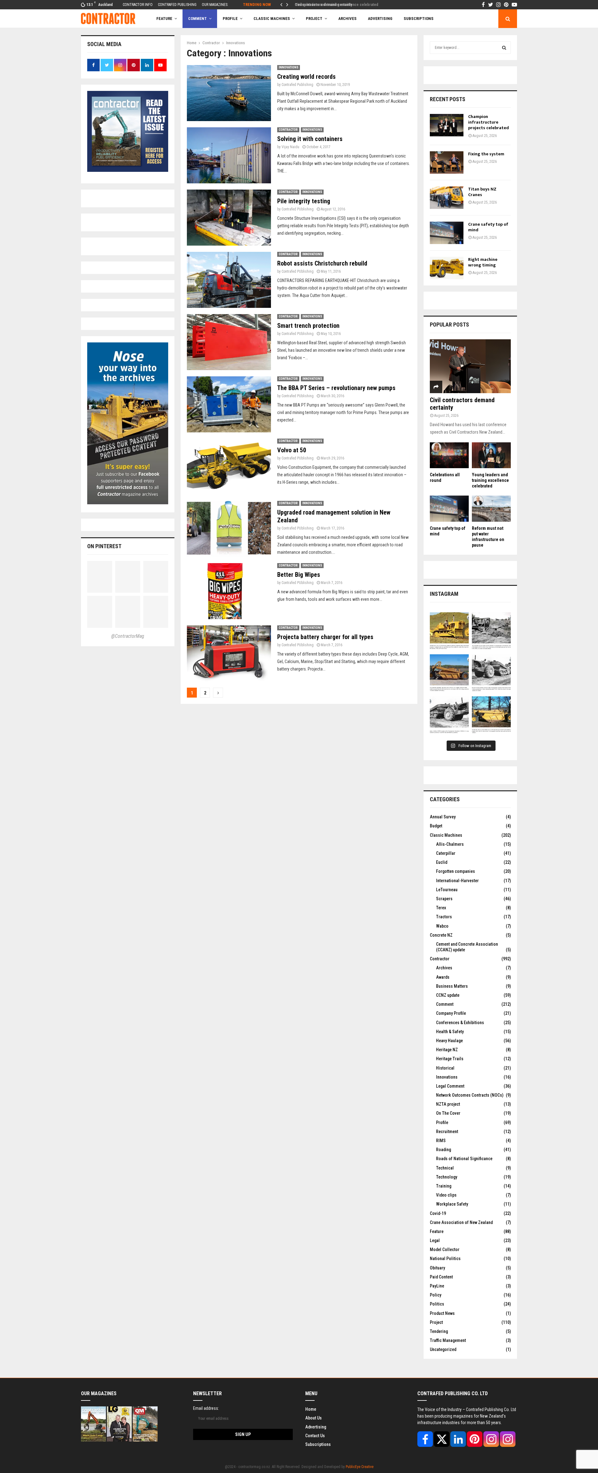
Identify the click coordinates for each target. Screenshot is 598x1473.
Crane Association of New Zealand (461, 1222)
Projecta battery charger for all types (325, 637)
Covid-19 (438, 1213)
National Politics (445, 1258)
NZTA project (448, 1104)
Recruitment (447, 1131)
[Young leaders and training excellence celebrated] (491, 455)
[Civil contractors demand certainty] (470, 366)
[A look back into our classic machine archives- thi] (491, 631)
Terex (441, 907)
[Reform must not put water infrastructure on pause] (491, 508)
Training (443, 1186)
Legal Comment (450, 1086)
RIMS (441, 1140)
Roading (443, 1149)
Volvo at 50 (291, 450)
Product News (442, 1313)
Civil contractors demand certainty (321, 4)
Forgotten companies (455, 871)
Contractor (288, 129)
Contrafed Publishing (297, 84)
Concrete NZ (441, 935)
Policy (435, 1294)
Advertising (380, 18)
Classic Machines (272, 18)
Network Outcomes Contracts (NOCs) (469, 1095)
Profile (230, 18)
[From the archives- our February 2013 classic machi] (449, 631)
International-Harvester (457, 880)
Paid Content (441, 1276)
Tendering (439, 1331)
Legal (435, 1240)
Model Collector (444, 1249)
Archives (347, 18)
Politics (437, 1303)
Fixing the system (486, 154)
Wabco (442, 926)
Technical (445, 1167)
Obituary (437, 1267)
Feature (164, 18)
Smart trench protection (308, 325)
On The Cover (448, 1113)
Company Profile (451, 1013)
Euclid (441, 862)
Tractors (444, 916)
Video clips (446, 1195)
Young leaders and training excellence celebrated (490, 480)
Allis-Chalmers (450, 844)
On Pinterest (104, 546)
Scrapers (444, 898)
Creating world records (306, 76)
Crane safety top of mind (488, 227)
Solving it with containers (310, 139)
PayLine (437, 1285)
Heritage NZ (447, 1049)
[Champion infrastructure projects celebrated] (446, 125)
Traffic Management (448, 1340)
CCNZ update (447, 995)
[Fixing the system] (446, 162)
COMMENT (197, 18)
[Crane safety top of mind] (446, 233)
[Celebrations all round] (449, 455)
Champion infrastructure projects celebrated (488, 122)
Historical (445, 1068)
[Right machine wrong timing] (446, 268)
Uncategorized (443, 1349)
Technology (446, 1176)
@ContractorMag (127, 636)
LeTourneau (447, 889)
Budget (436, 825)
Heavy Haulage (449, 1040)
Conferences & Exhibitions (460, 1022)
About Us (313, 1417)
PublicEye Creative (359, 1467)
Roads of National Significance (464, 1158)
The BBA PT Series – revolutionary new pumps (336, 388)
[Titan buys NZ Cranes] (446, 197)
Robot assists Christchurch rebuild (322, 263)
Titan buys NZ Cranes (482, 192)
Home (310, 1409)
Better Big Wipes (298, 574)
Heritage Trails (449, 1058)
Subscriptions (318, 1444)
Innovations (288, 67)
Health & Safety (450, 1031)
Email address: (206, 1408)
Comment (444, 1004)
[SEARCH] (504, 47)
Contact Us (315, 1435)
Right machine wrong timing (482, 262)
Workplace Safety (452, 1204)
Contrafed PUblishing (298, 209)
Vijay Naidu (290, 147)
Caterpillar (445, 853)
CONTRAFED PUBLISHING (177, 4)
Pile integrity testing (303, 201)
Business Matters (452, 986)
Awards (442, 977)
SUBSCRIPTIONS (419, 18)
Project (314, 18)
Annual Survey (443, 816)
